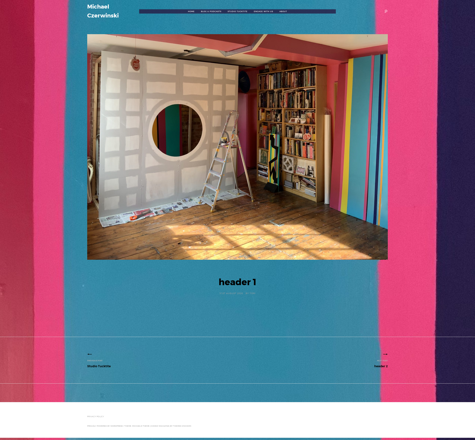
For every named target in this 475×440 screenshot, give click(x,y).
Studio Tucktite (238, 11)
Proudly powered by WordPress (105, 426)
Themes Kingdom (182, 426)
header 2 (381, 363)
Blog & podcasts (211, 11)
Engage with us (263, 11)
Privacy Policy (95, 417)
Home (191, 11)
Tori (252, 293)
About (283, 11)
